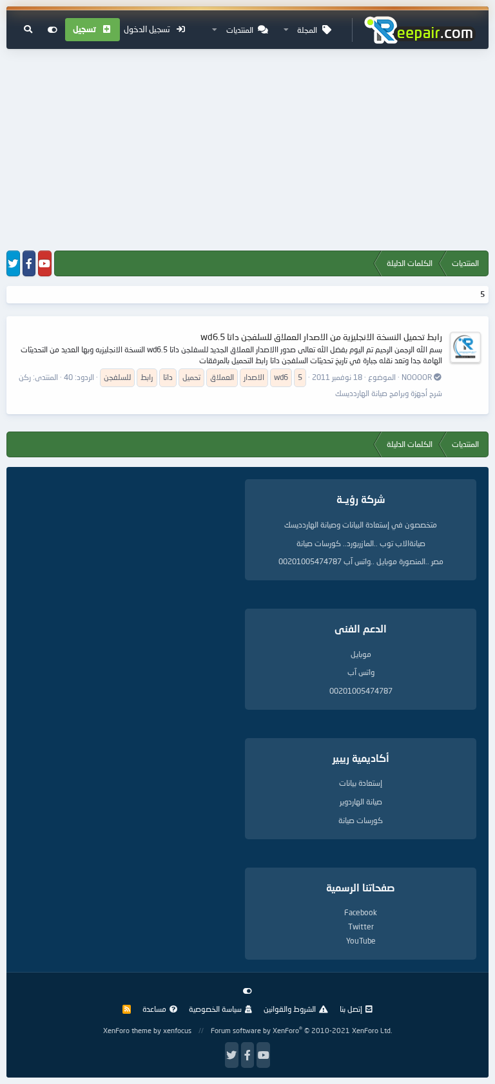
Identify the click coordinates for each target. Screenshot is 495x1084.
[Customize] (52, 29)
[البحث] (28, 29)
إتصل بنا (351, 1009)
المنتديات (239, 30)
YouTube (361, 941)
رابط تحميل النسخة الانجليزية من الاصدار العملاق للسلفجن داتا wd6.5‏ (321, 336)
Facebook (360, 912)
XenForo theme (127, 1030)
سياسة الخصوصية (215, 1009)
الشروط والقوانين (290, 1009)
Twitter (361, 926)
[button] (286, 30)
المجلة (307, 30)
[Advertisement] (247, 151)
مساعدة (154, 1009)
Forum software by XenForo (301, 1030)
